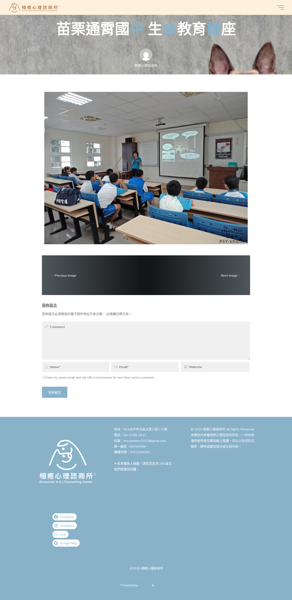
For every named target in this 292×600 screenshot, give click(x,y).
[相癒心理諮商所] (34, 7)
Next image (229, 275)
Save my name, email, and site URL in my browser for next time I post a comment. (100, 377)
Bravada (144, 585)
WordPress (163, 585)
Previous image (65, 275)
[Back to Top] (276, 584)
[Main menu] (280, 8)
